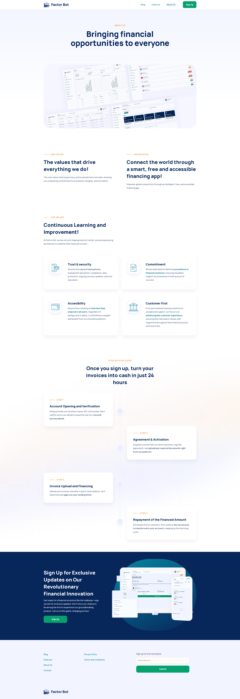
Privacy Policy (90, 654)
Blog (143, 4)
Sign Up (189, 4)
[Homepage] (56, 4)
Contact (48, 670)
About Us (171, 4)
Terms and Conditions (94, 659)
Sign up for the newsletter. (149, 654)
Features (156, 4)
